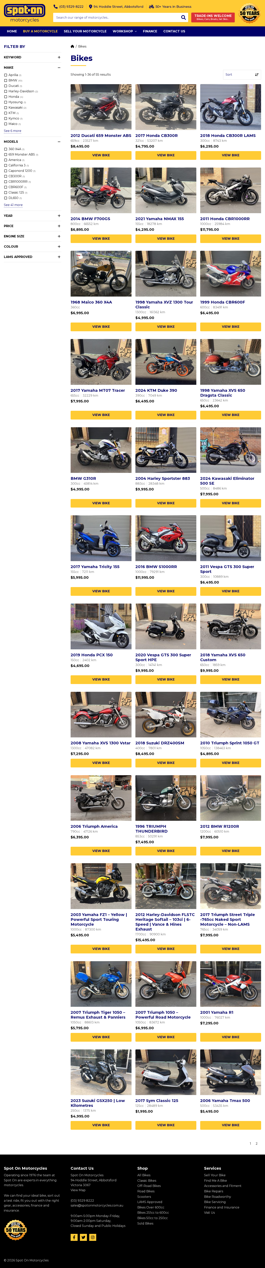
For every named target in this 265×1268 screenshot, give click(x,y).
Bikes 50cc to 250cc (152, 1218)
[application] (135, 31)
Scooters (144, 1197)
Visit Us (209, 1212)
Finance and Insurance (221, 1207)
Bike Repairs (213, 1191)
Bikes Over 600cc (150, 1207)
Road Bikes (145, 1191)
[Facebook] (74, 1237)
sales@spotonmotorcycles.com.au (97, 1205)
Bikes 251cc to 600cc (153, 1212)
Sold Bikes (145, 1223)
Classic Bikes (146, 1180)
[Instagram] (92, 1237)
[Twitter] (83, 1237)
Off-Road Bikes (149, 1186)
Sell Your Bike (215, 1175)
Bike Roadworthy (217, 1197)
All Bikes (143, 1175)
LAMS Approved (149, 1202)
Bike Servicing (215, 1202)
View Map (78, 1190)
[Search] (183, 17)
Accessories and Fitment (223, 1186)
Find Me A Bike (215, 1180)
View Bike (101, 155)
